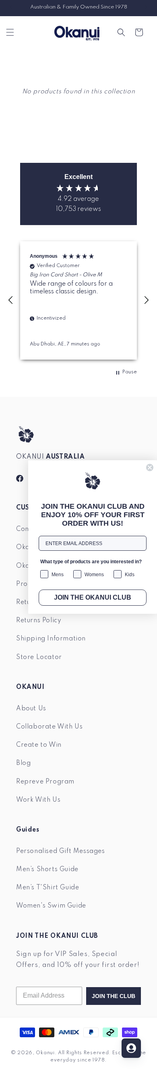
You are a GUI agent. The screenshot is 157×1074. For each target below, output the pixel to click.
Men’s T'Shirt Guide (47, 887)
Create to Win (39, 745)
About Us (31, 708)
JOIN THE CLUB (113, 996)
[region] (78, 300)
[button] (10, 32)
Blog (23, 763)
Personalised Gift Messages (60, 851)
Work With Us (38, 800)
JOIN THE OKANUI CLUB (92, 597)
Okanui (45, 1053)
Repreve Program (45, 782)
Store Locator (39, 657)
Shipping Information (51, 639)
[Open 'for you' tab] (131, 1048)
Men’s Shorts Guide (47, 869)
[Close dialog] (150, 467)
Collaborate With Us (49, 727)
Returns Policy (38, 620)
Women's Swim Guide (51, 906)
